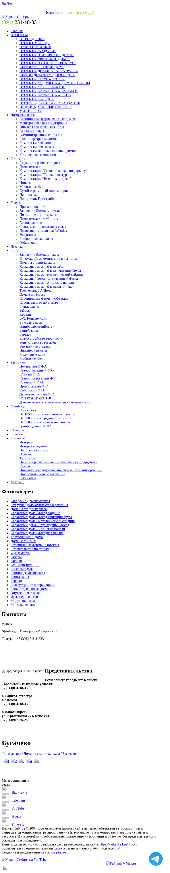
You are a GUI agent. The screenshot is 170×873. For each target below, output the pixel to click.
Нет (9, 4)
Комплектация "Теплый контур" (43, 175)
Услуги (16, 202)
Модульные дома (32, 354)
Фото (15, 250)
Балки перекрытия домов (38, 139)
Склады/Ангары (31, 131)
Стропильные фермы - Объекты (43, 298)
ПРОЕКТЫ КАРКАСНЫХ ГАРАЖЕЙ (48, 91)
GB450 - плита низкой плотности (44, 422)
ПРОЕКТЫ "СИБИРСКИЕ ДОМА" (46, 55)
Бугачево (69, 753)
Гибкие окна (28, 242)
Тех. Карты (27, 458)
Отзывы (17, 434)
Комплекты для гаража (36, 147)
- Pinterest (16, 824)
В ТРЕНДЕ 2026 (31, 39)
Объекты (17, 430)
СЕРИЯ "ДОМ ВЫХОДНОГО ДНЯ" (47, 75)
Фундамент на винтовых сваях (42, 226)
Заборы (25, 310)
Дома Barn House (32, 294)
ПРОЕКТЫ (19, 35)
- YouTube (16, 808)
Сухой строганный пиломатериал (44, 191)
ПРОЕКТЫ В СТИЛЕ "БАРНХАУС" (47, 63)
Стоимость (19, 159)
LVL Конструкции (33, 318)
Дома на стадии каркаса (37, 262)
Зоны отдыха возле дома (37, 342)
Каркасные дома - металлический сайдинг (51, 274)
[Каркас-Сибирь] (15, 17)
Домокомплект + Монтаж (38, 218)
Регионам (18, 362)
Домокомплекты (23, 115)
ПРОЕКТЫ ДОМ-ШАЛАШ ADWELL (48, 71)
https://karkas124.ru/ (113, 844)
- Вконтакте (18, 792)
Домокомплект (30, 167)
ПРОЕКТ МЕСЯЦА (34, 43)
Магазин (17, 482)
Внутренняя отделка (34, 346)
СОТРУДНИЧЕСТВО (36, 398)
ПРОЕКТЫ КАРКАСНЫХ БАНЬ (45, 95)
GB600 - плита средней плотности (45, 418)
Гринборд (18, 406)
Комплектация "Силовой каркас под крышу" (53, 171)
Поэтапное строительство (38, 214)
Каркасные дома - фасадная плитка (45, 286)
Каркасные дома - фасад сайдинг (44, 266)
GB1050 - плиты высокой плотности (47, 414)
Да (4, 4)
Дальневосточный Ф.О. (37, 394)
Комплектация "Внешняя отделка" (45, 179)
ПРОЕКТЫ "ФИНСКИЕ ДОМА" (44, 59)
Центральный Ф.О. (33, 366)
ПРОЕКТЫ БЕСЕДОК (36, 99)
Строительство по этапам (38, 302)
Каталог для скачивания (37, 155)
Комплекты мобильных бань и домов (47, 151)
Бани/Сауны (28, 330)
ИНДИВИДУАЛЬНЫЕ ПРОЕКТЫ (45, 107)
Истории (26, 442)
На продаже (28, 195)
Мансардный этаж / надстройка (43, 123)
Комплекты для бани (35, 143)
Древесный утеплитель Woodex (43, 230)
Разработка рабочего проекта (41, 163)
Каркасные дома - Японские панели (46, 282)
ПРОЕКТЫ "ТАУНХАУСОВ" (42, 79)
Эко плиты (27, 234)
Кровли (25, 314)
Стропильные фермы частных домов (47, 119)
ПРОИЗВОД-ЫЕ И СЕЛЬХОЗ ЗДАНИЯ (49, 103)
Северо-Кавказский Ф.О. (38, 378)
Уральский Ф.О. (31, 382)
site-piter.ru (58, 852)
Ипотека (25, 183)
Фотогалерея (11, 753)
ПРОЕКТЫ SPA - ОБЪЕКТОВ (42, 87)
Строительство (30, 222)
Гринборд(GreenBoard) (36, 326)
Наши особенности (33, 450)
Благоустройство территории (41, 338)
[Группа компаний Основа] (24, 859)
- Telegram (17, 800)
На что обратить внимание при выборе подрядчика (58, 462)
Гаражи (25, 334)
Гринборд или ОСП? (35, 426)
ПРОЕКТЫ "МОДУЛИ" (37, 51)
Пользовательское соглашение (42, 474)
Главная (17, 31)
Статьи (24, 466)
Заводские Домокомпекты (39, 254)
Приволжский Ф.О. (34, 386)
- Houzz (15, 816)
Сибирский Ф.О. (32, 390)
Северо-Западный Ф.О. (37, 370)
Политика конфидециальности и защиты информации (60, 470)
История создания (33, 446)
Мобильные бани (32, 187)
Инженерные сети (33, 350)
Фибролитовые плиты (36, 238)
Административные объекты (41, 135)
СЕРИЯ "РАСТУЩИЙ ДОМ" (41, 67)
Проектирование (32, 206)
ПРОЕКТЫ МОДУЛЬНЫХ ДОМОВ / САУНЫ (54, 83)
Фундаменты (29, 306)
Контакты (18, 438)
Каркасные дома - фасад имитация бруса (50, 270)
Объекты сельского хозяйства (41, 127)
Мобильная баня (31, 358)
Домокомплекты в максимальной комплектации (55, 402)
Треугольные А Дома (35, 290)
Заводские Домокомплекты (40, 210)
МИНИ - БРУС (30, 111)
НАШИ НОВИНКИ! (35, 47)
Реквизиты (27, 478)
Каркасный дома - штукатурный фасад (48, 278)
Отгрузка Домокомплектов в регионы (48, 258)
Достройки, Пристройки (38, 199)
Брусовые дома (30, 322)
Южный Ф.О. (29, 374)
